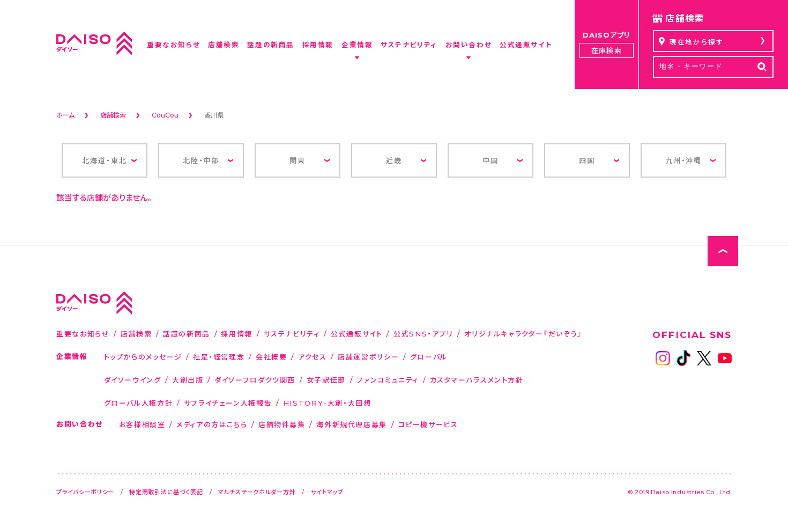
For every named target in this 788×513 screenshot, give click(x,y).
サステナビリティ (292, 333)
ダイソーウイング (132, 380)
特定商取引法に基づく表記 (166, 491)
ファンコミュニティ (387, 380)
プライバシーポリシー (85, 491)
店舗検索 (136, 333)
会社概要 (271, 356)
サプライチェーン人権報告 (228, 403)
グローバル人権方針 (138, 403)
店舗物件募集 (282, 424)
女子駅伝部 (326, 380)
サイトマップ (327, 491)
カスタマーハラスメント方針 (477, 380)
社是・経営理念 (218, 356)
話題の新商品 (186, 333)
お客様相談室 (142, 424)
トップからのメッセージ (143, 356)
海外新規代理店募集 (351, 424)
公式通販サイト (356, 333)
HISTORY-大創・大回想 (327, 403)
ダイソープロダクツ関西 (254, 380)
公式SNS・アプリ (423, 333)
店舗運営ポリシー (368, 356)
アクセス (312, 356)
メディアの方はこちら (211, 424)
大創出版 (188, 380)
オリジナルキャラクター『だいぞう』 (523, 333)
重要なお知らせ (82, 333)
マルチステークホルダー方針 (256, 491)
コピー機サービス (428, 424)
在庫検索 (606, 50)
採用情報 (236, 333)
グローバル (429, 356)
